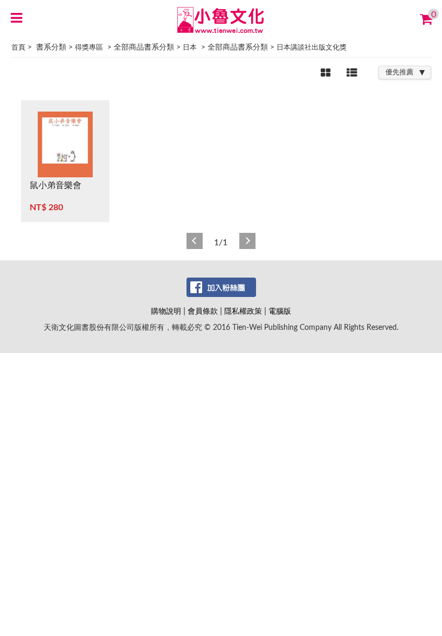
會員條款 (203, 311)
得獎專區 (89, 47)
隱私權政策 (243, 311)
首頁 (18, 47)
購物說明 (166, 311)
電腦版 (279, 311)
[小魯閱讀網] (221, 19)
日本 (190, 47)
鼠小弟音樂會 (55, 185)
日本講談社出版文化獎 (312, 47)
